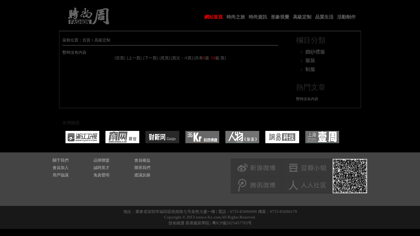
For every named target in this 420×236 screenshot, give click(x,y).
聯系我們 (142, 167)
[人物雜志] (242, 137)
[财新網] (162, 137)
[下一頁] (150, 58)
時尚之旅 (236, 16)
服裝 (310, 60)
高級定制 (302, 16)
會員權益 (142, 160)
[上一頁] (134, 58)
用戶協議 (61, 175)
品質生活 (324, 16)
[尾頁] (165, 58)
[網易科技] (282, 137)
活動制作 (346, 16)
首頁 (86, 40)
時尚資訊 (258, 16)
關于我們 (61, 160)
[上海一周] (322, 137)
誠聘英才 (101, 167)
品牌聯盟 (101, 160)
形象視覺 (280, 16)
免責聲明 (101, 175)
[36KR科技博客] (202, 137)
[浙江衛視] (82, 137)
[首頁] (120, 58)
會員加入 (61, 167)
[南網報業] (122, 137)
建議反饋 (142, 175)
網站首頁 (213, 16)
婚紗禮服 (315, 51)
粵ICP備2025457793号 (232, 223)
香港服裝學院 (197, 223)
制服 (310, 69)
